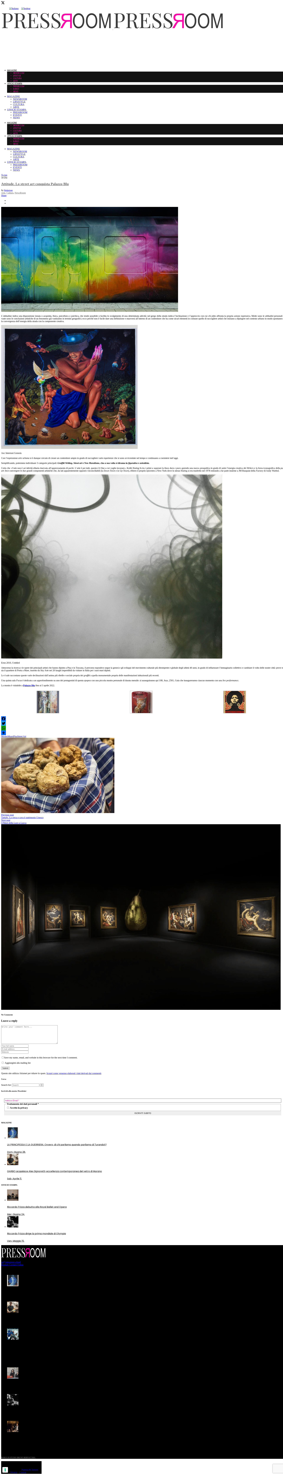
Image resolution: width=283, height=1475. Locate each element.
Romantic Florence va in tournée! (26, 1384)
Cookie (22, 1472)
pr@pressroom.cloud (11, 1262)
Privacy (13, 1472)
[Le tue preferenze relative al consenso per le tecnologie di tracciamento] (5, 1470)
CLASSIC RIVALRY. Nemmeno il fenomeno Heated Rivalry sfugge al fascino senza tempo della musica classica (53, 1347)
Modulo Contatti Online (12, 1264)
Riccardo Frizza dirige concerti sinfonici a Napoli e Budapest (41, 1438)
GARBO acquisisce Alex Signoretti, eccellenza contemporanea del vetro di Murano (54, 1319)
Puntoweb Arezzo (29, 1470)
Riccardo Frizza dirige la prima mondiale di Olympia (36, 1411)
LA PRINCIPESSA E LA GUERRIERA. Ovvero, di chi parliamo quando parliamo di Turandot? (57, 1292)
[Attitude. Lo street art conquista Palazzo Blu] (89, 311)
